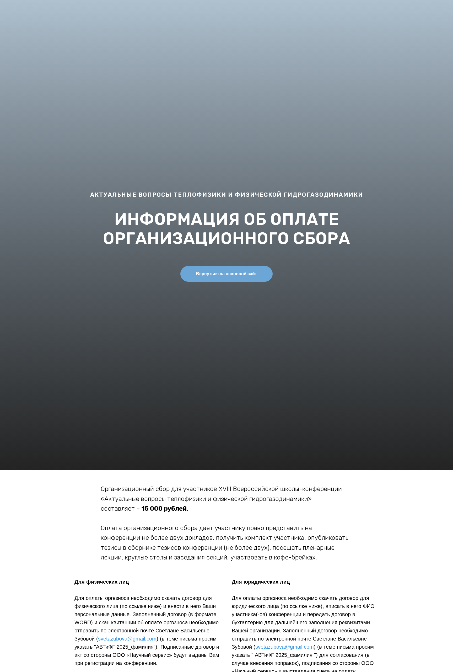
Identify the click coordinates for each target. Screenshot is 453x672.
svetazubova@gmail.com (127, 639)
